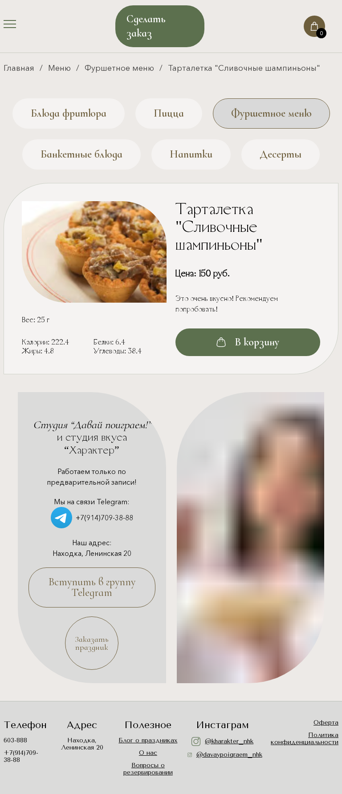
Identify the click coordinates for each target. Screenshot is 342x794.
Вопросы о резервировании (148, 769)
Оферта (326, 722)
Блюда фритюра (68, 113)
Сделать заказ (146, 26)
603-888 (15, 740)
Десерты (280, 154)
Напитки (191, 154)
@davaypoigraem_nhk (227, 754)
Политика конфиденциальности (304, 739)
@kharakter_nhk (229, 741)
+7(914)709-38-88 (104, 517)
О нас (148, 753)
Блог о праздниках (147, 740)
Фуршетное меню (119, 68)
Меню (59, 68)
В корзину (257, 342)
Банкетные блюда (81, 154)
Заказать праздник (92, 643)
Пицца (169, 113)
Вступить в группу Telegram (92, 587)
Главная (19, 68)
